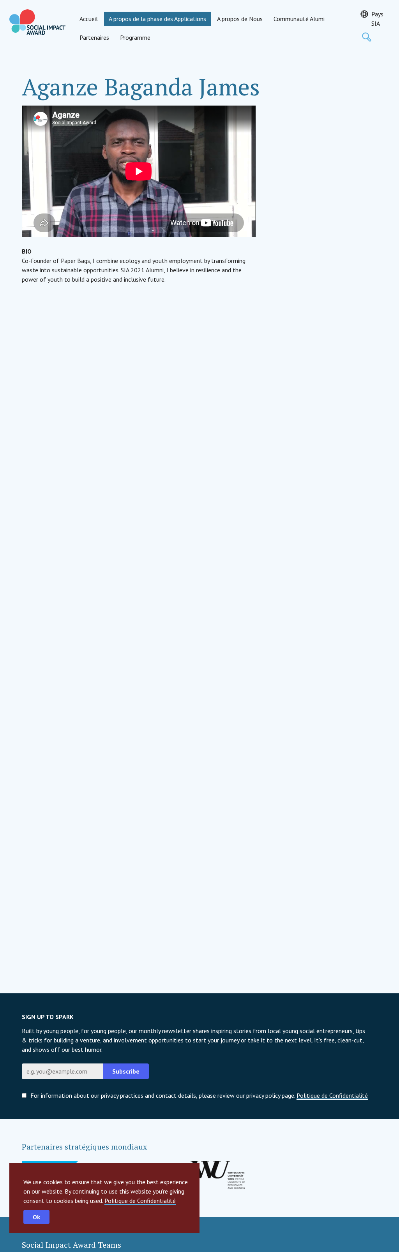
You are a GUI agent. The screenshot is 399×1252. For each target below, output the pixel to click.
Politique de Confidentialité (140, 1200)
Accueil (88, 19)
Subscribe (125, 1071)
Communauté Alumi (299, 19)
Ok (36, 1217)
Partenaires (94, 37)
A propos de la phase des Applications (157, 19)
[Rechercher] (366, 37)
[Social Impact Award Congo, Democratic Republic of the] (37, 22)
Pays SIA (377, 18)
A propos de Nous (240, 19)
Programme (135, 37)
